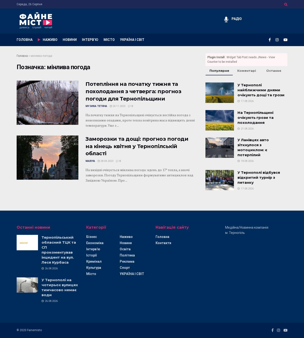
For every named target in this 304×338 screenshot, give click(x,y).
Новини (126, 243)
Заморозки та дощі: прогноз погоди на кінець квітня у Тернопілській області (137, 146)
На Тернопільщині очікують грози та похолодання (256, 117)
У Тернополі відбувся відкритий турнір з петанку (259, 177)
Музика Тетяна (96, 106)
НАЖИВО (50, 40)
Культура (93, 268)
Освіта (125, 249)
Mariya (90, 161)
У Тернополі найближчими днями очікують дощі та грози (261, 90)
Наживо (126, 237)
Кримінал (94, 261)
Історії (91, 255)
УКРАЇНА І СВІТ (132, 40)
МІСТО (109, 40)
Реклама (127, 261)
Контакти (163, 243)
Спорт (125, 268)
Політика (127, 255)
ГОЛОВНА (25, 40)
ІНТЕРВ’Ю (90, 40)
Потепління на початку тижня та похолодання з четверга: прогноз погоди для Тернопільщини (133, 91)
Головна (22, 56)
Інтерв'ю (93, 249)
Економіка (95, 243)
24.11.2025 (118, 106)
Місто (91, 274)
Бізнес (91, 237)
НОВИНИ (70, 40)
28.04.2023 (106, 161)
